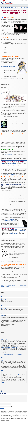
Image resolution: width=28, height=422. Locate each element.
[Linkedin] (6, 17)
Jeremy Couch (3, 315)
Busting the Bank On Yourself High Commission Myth (9, 347)
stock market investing (23, 285)
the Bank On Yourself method (13, 229)
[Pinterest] (5, 17)
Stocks (2, 286)
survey (11, 172)
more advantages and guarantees (11, 163)
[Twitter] (3, 17)
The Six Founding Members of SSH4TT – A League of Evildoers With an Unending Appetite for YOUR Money (6, 7)
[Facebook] (2, 17)
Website (12, 406)
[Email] (9, 17)
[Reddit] (8, 17)
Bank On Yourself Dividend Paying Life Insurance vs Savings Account (21, 7)
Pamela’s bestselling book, (11, 220)
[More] (12, 17)
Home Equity (14, 285)
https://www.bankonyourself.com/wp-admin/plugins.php (8, 326)
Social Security (18, 285)
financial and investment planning (8, 285)
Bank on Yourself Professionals (13, 41)
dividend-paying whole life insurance (10, 219)
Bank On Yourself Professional (14, 233)
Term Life (8, 286)
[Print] (11, 17)
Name (12, 403)
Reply (2, 357)
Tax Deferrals (4, 286)
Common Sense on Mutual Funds (17, 374)
